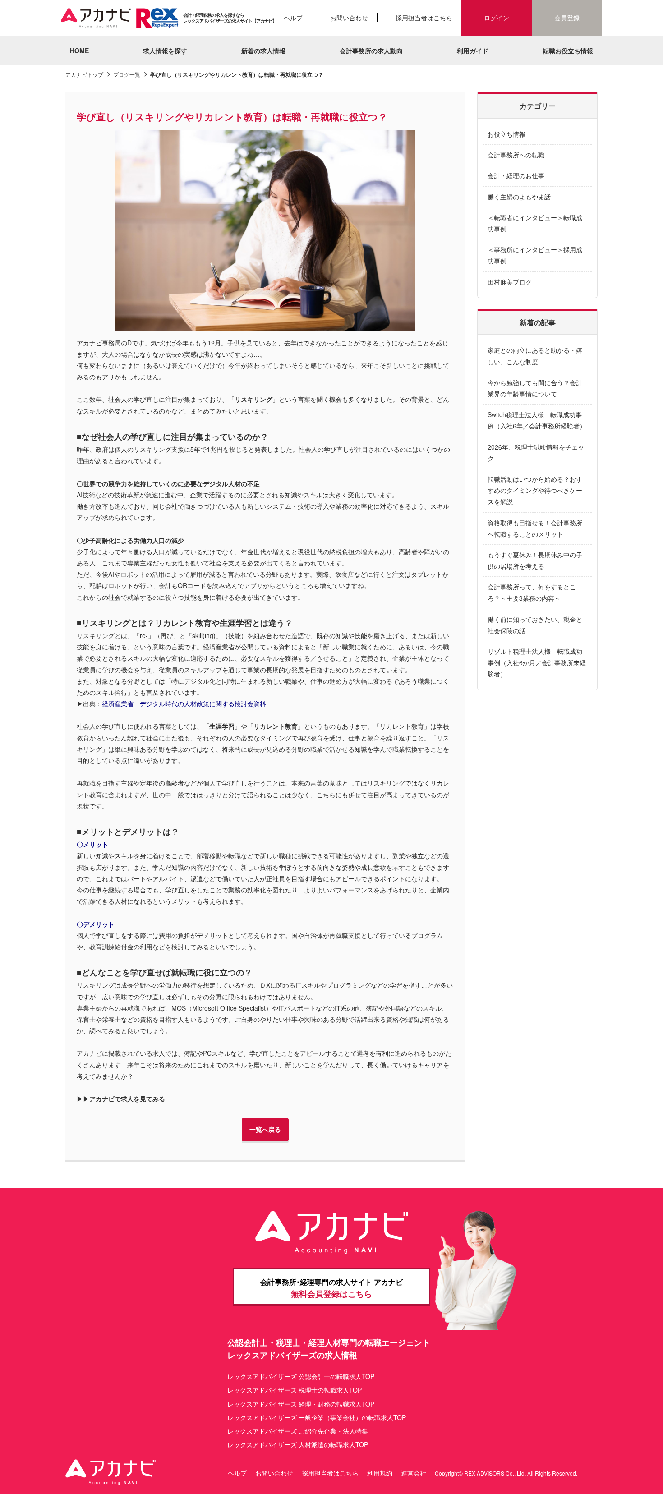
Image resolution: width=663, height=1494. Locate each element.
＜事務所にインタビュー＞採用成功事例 (535, 255)
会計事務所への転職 (516, 154)
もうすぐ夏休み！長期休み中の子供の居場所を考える (535, 560)
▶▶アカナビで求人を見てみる (121, 1098)
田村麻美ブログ (510, 281)
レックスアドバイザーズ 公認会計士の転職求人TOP (300, 1376)
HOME (79, 50)
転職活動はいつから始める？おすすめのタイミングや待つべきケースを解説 (535, 490)
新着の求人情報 (263, 50)
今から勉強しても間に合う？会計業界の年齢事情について (535, 388)
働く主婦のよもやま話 (519, 196)
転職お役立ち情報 (568, 50)
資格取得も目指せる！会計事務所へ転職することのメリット (535, 528)
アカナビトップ (84, 74)
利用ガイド (472, 50)
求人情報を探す (165, 50)
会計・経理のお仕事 (516, 175)
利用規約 (379, 1472)
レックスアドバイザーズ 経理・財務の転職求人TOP (300, 1403)
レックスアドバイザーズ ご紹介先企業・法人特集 (297, 1430)
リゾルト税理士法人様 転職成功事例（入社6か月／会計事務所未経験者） (537, 662)
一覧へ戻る (265, 1129)
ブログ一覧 (126, 74)
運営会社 (413, 1472)
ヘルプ (293, 17)
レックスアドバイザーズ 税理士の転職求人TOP (294, 1389)
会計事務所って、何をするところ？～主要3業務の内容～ (532, 592)
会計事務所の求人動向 (371, 50)
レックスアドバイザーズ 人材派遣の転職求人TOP (297, 1444)
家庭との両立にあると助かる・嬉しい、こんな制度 (535, 355)
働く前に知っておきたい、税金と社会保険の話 (535, 625)
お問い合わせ (349, 17)
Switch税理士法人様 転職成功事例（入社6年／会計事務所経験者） (537, 420)
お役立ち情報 (506, 133)
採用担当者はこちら (424, 17)
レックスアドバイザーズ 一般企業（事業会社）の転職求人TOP (316, 1417)
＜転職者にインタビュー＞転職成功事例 (535, 223)
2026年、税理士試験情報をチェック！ (536, 452)
